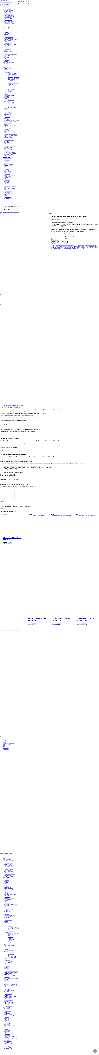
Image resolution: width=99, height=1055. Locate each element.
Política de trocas (6, 749)
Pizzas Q (7, 1035)
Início (1, 212)
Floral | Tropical (8, 994)
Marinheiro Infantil (9, 869)
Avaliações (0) (19, 405)
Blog (4, 739)
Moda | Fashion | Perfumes (11, 983)
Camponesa (7, 884)
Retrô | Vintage (8, 963)
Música (6, 958)
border (90, 246)
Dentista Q (7, 1020)
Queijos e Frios (11, 939)
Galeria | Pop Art (9, 1000)
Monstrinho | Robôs (9, 898)
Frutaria (7, 946)
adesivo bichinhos (88, 245)
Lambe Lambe (6, 992)
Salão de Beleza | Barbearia (14, 928)
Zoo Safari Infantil (15, 212)
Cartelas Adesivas (9, 864)
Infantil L (7, 1001)
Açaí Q (6, 1009)
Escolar (7, 977)
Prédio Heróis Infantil (10, 874)
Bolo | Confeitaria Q (9, 1014)
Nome (1, 501)
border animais (95, 246)
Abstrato (7, 880)
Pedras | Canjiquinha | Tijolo (11, 984)
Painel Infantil (11, 950)
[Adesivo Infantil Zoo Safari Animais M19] (88, 515)
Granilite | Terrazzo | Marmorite (12, 978)
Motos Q (7, 1029)
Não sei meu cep (55, 243)
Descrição (5, 405)
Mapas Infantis (11, 952)
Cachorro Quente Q (9, 1015)
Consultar (66, 242)
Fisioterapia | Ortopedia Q (10, 1025)
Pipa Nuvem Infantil (9, 871)
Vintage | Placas (8, 1006)
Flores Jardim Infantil (9, 866)
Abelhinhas (7, 878)
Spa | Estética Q (8, 1043)
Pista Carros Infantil (9, 872)
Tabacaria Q (8, 1046)
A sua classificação (4, 489)
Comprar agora (55, 239)
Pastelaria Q (8, 1032)
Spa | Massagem (11, 929)
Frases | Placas (8, 998)
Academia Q (8, 1008)
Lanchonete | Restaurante (13, 927)
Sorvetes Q (7, 1042)
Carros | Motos (8, 918)
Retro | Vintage (8, 988)
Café (9, 935)
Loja (4, 745)
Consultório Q (8, 1019)
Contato (4, 742)
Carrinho (4, 740)
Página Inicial (5, 748)
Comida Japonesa (12, 924)
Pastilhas (10, 938)
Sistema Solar (8, 875)
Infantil (6, 949)
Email (1, 503)
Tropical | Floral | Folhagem (11, 904)
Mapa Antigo (11, 954)
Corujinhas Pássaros (9, 888)
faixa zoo (71, 248)
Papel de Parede (6, 968)
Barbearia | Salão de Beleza (11, 972)
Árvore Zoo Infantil (9, 860)
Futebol (7, 895)
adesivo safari (71, 246)
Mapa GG (10, 955)
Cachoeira (10, 961)
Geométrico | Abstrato (10, 1002)
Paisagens (7, 960)
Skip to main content (4, 0)
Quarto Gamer (8, 986)
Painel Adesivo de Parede (8, 912)
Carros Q (7, 1017)
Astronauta (7, 881)
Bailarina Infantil (9, 863)
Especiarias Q (8, 1021)
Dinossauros (8, 891)
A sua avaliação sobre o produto (7, 498)
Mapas (6, 951)
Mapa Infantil (8, 868)
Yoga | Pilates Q (8, 1048)
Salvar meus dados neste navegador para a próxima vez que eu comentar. (17, 506)
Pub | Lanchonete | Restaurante (12, 985)
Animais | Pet (8, 916)
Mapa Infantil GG (12, 956)
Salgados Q (7, 1040)
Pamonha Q (7, 1031)
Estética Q (7, 1023)
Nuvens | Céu (8, 899)
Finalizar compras (6, 744)
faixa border (73, 247)
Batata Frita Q (8, 1013)
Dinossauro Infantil (9, 865)
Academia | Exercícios (10, 915)
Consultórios (10, 926)
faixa (63, 247)
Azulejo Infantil (8, 861)
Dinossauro (7, 943)
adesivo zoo (77, 246)
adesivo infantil (59, 246)
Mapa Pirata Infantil (12, 957)
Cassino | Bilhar (8, 920)
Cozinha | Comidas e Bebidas (11, 889)
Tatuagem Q (8, 1047)
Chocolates (10, 937)
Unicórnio (7, 905)
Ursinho (7, 906)
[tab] (5, 405)
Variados (7, 908)
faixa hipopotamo (55, 248)
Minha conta (5, 746)
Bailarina (7, 882)
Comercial (7, 922)
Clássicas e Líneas (9, 887)
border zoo (59, 247)
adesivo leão (65, 246)
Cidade (6, 921)
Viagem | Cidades (9, 909)
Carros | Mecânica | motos (10, 996)
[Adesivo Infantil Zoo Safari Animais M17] (13, 534)
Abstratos (7, 914)
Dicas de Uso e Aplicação (8, 743)
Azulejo (7, 917)
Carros (6, 886)
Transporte (7, 903)
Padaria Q (7, 1030)
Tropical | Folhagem (9, 990)
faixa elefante (88, 247)
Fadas (6, 892)
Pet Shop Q (7, 1034)
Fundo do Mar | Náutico (10, 894)
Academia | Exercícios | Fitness (12, 971)
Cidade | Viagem (8, 973)
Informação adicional (11, 405)
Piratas (6, 900)
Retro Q (7, 1037)
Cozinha (7, 932)
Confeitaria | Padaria (12, 923)
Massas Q (7, 1028)
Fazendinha (7, 893)
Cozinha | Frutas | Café (10, 975)
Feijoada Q (7, 1024)
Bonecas (7, 883)
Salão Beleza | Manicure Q (11, 1038)
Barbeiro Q (7, 1012)
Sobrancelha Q (8, 1041)
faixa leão (61, 248)
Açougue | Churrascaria (13, 933)
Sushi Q (7, 1045)
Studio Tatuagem (11, 931)
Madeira (7, 980)
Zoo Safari (7, 911)
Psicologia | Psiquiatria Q (10, 1036)
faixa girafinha (95, 247)
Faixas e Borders (6, 877)
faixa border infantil (81, 247)
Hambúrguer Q (8, 1026)
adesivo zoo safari (84, 246)
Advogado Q (8, 1011)
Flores (6, 944)
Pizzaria (9, 941)
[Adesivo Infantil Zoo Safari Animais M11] (63, 515)
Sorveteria (10, 940)
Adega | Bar (10, 934)
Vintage (7, 910)
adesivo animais (81, 245)
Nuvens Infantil (8, 870)
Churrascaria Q (8, 1018)
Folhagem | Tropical (9, 945)
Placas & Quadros (6, 1007)
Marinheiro (7, 897)
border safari (54, 247)
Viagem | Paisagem (9, 1004)
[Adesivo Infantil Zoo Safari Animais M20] (38, 515)
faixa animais (68, 247)
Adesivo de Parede (7, 212)
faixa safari (66, 248)
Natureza (10, 962)
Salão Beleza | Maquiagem (11, 1003)
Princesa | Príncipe (9, 901)
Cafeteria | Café (8, 995)
